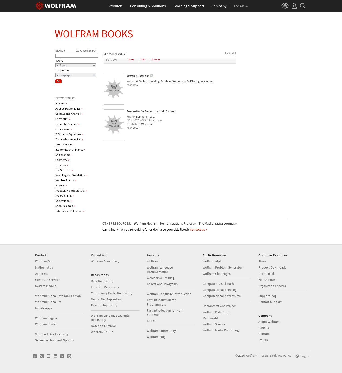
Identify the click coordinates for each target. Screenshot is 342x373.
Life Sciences (64, 170)
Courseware (63, 129)
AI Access (41, 274)
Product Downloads (272, 267)
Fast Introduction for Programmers (161, 302)
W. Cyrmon (207, 81)
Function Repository (105, 287)
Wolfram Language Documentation (160, 269)
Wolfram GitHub (102, 332)
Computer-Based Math (218, 284)
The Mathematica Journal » (218, 223)
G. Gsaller (141, 81)
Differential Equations (69, 134)
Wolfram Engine (46, 318)
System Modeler (46, 286)
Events (263, 340)
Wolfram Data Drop (216, 312)
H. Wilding (154, 81)
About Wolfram (269, 321)
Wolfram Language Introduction (169, 294)
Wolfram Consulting (105, 261)
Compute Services (47, 280)
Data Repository (102, 281)
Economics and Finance (70, 149)
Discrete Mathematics (69, 139)
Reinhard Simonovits (173, 81)
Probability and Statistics (71, 190)
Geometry (62, 159)
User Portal (266, 274)
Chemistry (62, 119)
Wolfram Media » (145, 223)
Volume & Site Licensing (51, 334)
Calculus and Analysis (69, 113)
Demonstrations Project (219, 306)
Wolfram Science (214, 324)
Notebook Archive (103, 326)
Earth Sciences (64, 144)
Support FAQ (267, 296)
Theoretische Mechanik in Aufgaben (151, 111)
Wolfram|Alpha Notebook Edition (58, 296)
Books (151, 321)
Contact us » (198, 229)
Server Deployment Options (54, 340)
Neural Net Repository (106, 299)
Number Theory (65, 180)
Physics (61, 185)
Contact (263, 334)
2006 (135, 127)
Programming (64, 195)
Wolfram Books (94, 33)
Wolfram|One (44, 261)
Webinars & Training (160, 278)
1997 (135, 85)
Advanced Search (86, 50)
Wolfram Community (161, 331)
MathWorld (210, 318)
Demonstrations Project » (178, 223)
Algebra (61, 103)
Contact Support (270, 302)
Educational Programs (162, 284)
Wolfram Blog (156, 337)
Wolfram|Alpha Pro (48, 302)
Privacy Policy (281, 355)
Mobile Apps (43, 308)
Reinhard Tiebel (145, 116)
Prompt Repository (104, 305)
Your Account (267, 280)
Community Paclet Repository (111, 293)
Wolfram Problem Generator (222, 267)
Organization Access (272, 286)
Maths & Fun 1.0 (138, 76)
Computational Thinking (220, 290)
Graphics (61, 165)
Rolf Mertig (193, 81)
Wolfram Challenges (217, 274)
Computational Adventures (222, 296)
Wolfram (251, 355)
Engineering (63, 154)
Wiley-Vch (147, 124)
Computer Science (67, 124)
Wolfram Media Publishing (221, 330)
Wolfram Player (46, 324)
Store (262, 261)
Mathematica (44, 267)
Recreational (64, 200)
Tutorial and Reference (69, 211)
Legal (265, 355)
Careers (263, 328)
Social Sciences (65, 206)
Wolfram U (154, 261)
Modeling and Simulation (71, 175)
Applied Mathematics (69, 108)
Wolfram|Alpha (213, 261)
